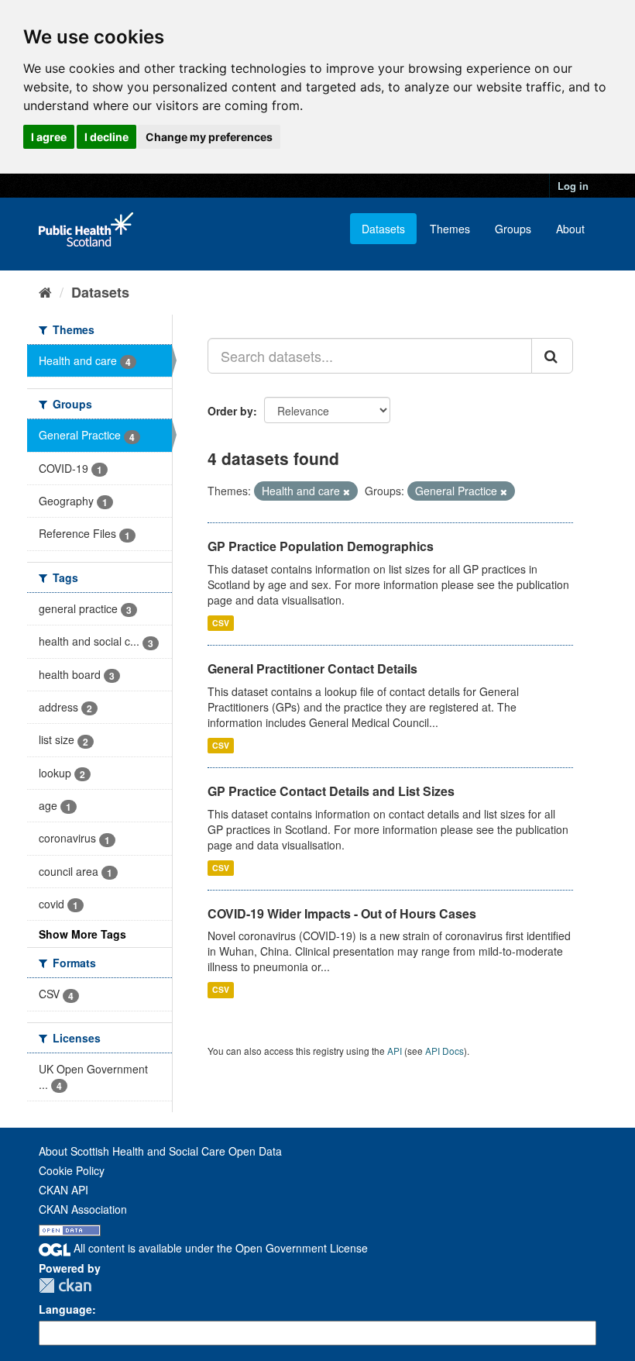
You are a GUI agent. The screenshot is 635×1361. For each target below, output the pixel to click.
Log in (573, 185)
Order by (230, 411)
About (570, 228)
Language (65, 1309)
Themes (450, 228)
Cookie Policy (72, 1170)
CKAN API (63, 1189)
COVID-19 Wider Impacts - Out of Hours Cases (342, 913)
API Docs (444, 1050)
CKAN (65, 1285)
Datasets (383, 228)
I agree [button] (49, 136)
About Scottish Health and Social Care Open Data (160, 1151)
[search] (552, 356)
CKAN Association (83, 1209)
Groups (513, 228)
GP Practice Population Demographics (321, 546)
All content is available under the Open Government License (219, 1248)
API (394, 1050)
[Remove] (346, 491)
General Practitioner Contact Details (312, 668)
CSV (220, 623)
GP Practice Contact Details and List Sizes (331, 791)
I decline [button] (106, 136)
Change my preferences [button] (209, 136)
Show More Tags (82, 934)
